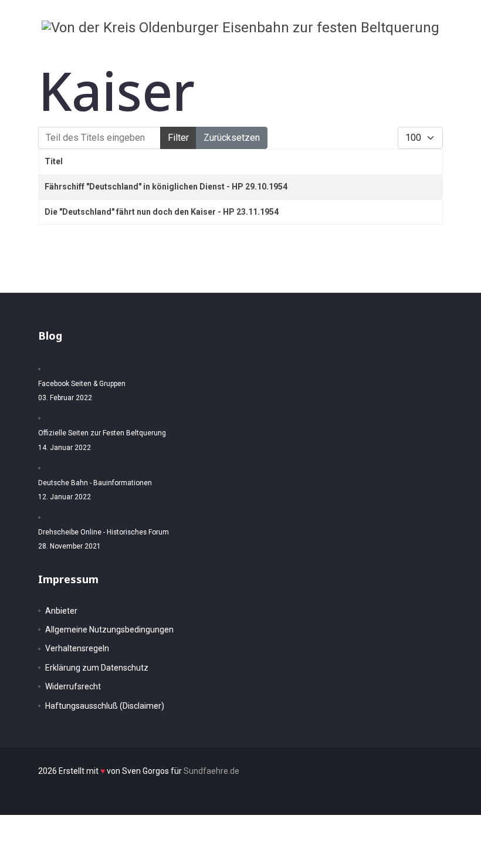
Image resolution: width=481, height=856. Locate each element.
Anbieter (61, 610)
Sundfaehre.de (211, 771)
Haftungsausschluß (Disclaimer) (104, 705)
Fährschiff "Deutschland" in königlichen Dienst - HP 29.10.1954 (166, 186)
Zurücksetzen (232, 137)
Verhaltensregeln (77, 648)
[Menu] (457, 54)
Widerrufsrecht (73, 686)
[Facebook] (399, 54)
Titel (54, 161)
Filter (178, 137)
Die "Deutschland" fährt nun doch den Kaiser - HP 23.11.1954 (162, 211)
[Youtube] (435, 54)
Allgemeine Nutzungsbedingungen (109, 629)
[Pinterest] (417, 54)
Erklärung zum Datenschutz (96, 667)
